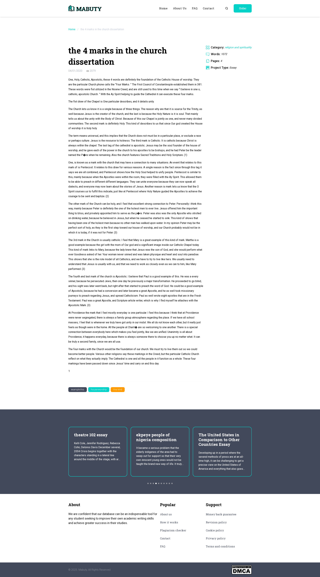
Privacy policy (216, 538)
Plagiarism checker (173, 530)
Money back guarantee (221, 514)
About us (179, 8)
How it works (169, 522)
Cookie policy (215, 530)
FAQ (195, 8)
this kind (117, 389)
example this (77, 389)
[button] (148, 483)
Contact (208, 8)
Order (242, 8)
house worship (99, 389)
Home (163, 8)
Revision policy (216, 522)
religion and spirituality (238, 47)
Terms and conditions (220, 546)
